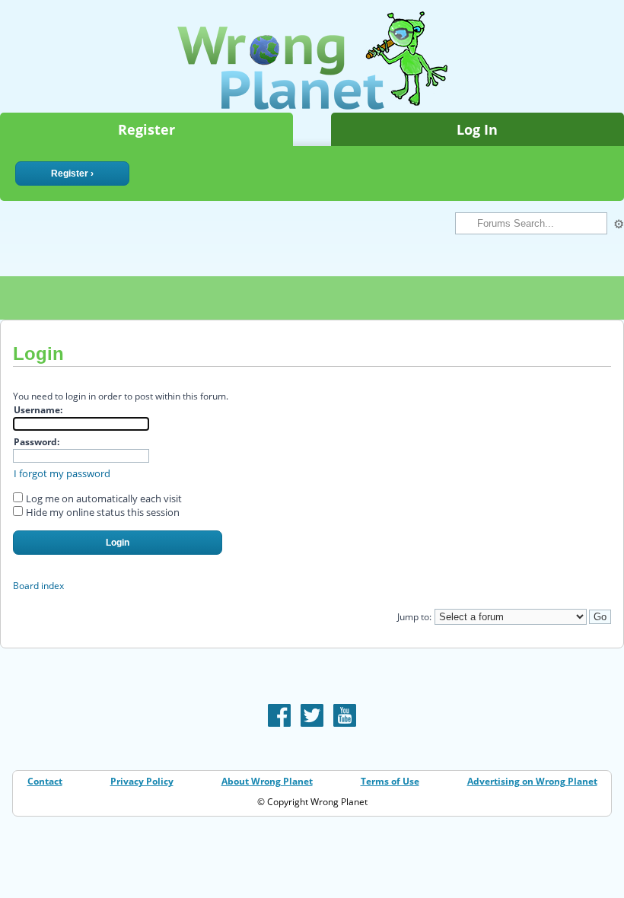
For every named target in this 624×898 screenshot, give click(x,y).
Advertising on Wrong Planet (532, 781)
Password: (36, 441)
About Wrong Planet (267, 781)
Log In (477, 129)
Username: (38, 409)
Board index (38, 585)
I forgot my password (62, 473)
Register (146, 129)
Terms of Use (390, 781)
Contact (44, 781)
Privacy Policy (142, 781)
